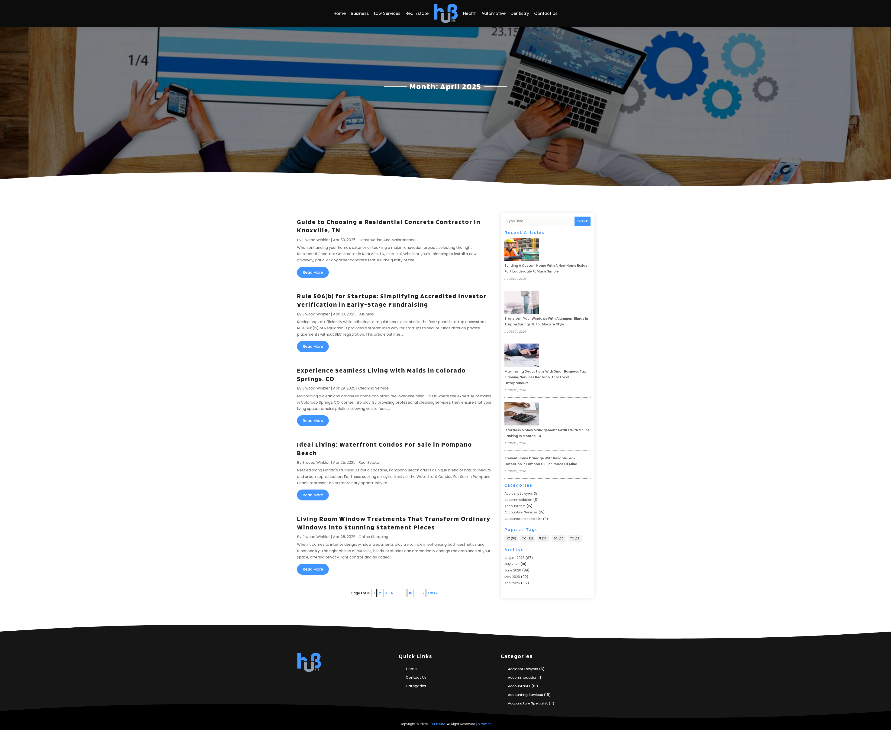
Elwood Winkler (316, 240)
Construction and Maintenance (387, 240)
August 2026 (514, 557)
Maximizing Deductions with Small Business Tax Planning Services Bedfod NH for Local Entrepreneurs (545, 377)
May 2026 (512, 576)
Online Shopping (373, 536)
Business (360, 13)
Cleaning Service (373, 388)
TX (575, 538)
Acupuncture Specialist (523, 518)
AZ (511, 538)
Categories (416, 686)
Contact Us (546, 13)
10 (410, 593)
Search (582, 221)
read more (313, 272)
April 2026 (512, 583)
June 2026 (512, 570)
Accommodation (518, 499)
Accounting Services (521, 512)
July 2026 (512, 564)
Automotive (493, 13)
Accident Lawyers (518, 493)
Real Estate (417, 13)
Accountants (515, 506)
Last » (433, 593)
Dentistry (520, 13)
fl (543, 538)
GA (559, 538)
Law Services (387, 13)
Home (339, 13)
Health (469, 13)
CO (527, 538)
